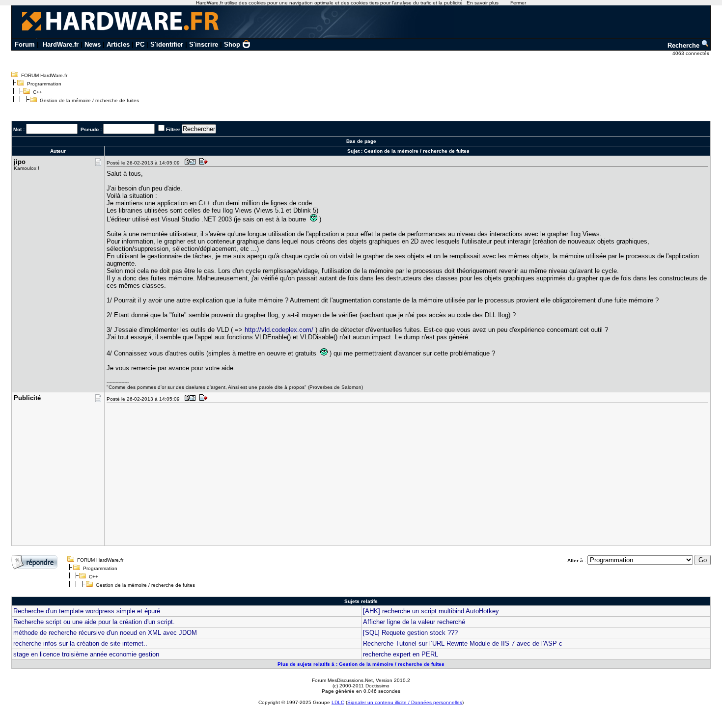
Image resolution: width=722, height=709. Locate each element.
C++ (37, 92)
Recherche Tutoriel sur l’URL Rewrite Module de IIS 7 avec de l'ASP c (462, 643)
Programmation (44, 83)
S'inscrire (203, 44)
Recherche (684, 45)
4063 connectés (691, 53)
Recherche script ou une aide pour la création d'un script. (94, 622)
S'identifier (166, 44)
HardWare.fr (61, 44)
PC (140, 44)
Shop (232, 44)
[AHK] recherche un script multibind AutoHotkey (431, 611)
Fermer (518, 2)
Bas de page (361, 141)
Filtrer (173, 129)
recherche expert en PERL (400, 654)
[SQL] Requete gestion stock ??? (410, 632)
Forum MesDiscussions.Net (342, 680)
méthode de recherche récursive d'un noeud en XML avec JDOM (105, 632)
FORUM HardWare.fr (44, 75)
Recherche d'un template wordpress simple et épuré (86, 611)
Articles (118, 44)
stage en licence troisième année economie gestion (86, 654)
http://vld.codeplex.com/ (279, 329)
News (92, 44)
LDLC (338, 702)
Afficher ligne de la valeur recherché (414, 622)
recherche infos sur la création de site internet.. (80, 643)
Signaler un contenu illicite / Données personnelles (404, 702)
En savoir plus (483, 2)
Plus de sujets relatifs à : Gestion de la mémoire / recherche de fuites (361, 664)
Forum (25, 44)
